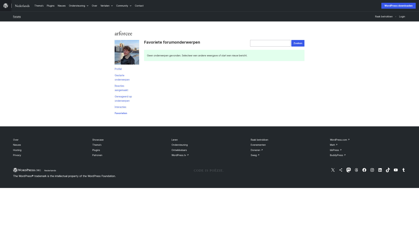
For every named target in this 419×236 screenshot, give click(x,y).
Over (15, 139)
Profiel (118, 69)
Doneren (257, 150)
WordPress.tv (180, 155)
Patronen (97, 155)
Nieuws (17, 144)
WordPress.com (340, 139)
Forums (17, 16)
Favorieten (121, 113)
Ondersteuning (180, 144)
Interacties (120, 107)
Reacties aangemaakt (121, 87)
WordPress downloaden (398, 5)
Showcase (98, 139)
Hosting (17, 150)
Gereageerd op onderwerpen (123, 98)
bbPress (336, 150)
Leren (175, 139)
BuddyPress (338, 155)
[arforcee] (127, 53)
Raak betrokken (259, 139)
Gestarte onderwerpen (122, 77)
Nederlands (50, 170)
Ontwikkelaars (179, 150)
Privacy (17, 155)
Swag (255, 155)
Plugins (96, 150)
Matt (334, 144)
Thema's (96, 144)
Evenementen (258, 144)
